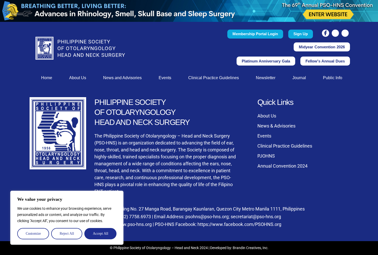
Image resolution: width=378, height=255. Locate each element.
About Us (77, 78)
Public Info (332, 78)
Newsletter (265, 78)
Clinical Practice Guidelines (213, 78)
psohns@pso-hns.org (207, 216)
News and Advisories (122, 78)
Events (165, 78)
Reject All (67, 233)
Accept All (100, 233)
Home (46, 78)
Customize (33, 233)
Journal (299, 78)
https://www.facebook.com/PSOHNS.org (239, 224)
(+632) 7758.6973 (133, 216)
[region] (66, 218)
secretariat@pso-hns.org (256, 216)
